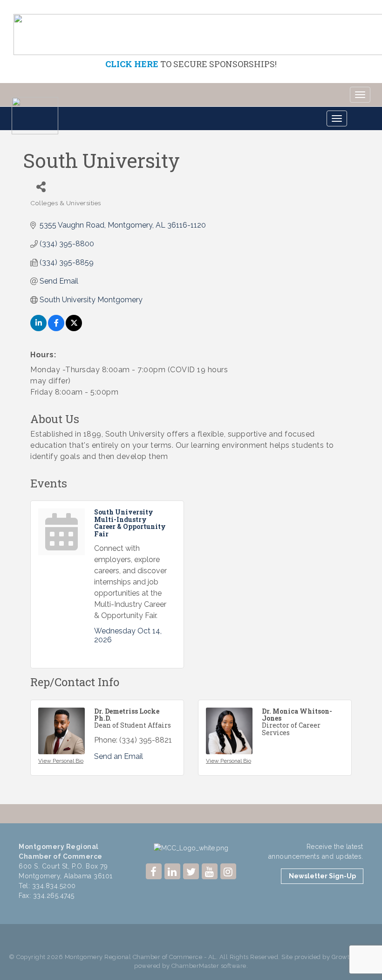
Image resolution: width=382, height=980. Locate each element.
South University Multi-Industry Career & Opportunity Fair (130, 522)
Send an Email (118, 756)
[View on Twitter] (74, 328)
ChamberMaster (195, 965)
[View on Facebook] (56, 328)
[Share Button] (40, 186)
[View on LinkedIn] (38, 328)
